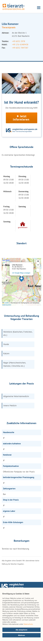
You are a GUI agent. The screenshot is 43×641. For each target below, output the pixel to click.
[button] (21, 279)
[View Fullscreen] (38, 270)
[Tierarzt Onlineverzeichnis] (13, 10)
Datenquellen (6, 305)
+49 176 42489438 (20, 44)
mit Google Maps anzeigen (21, 273)
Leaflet (6, 303)
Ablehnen (21, 635)
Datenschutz (28, 624)
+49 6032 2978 (18, 41)
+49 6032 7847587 (20, 47)
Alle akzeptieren (21, 630)
